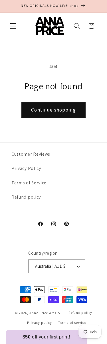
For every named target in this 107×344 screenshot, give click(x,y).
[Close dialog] (104, 146)
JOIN (27, 202)
